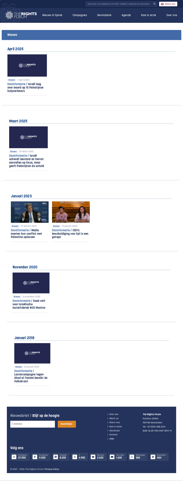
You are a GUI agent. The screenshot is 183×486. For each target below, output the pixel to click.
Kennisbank (104, 15)
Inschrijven (66, 424)
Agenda (126, 15)
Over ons (171, 15)
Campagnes (80, 15)
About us (114, 418)
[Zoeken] (154, 4)
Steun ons (170, 4)
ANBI (111, 439)
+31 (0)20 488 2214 (156, 427)
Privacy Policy (52, 469)
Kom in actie (148, 15)
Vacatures (114, 431)
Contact (113, 435)
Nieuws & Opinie (52, 15)
